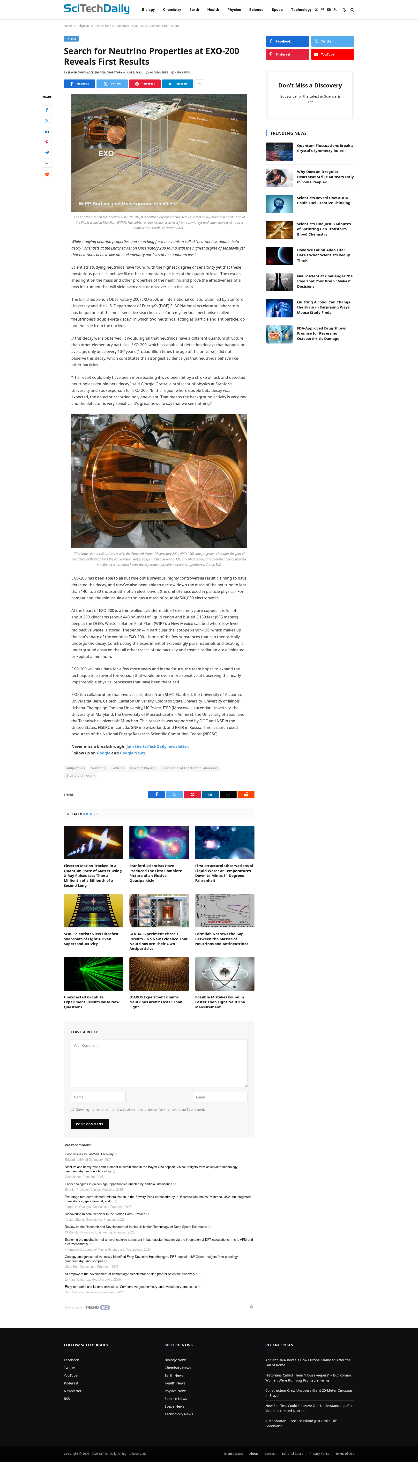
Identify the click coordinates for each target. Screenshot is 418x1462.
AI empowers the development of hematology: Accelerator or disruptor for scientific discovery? (131, 1274)
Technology (301, 9)
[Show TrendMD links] (252, 1307)
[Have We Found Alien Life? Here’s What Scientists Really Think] (279, 256)
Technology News (179, 1414)
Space (277, 9)
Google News (132, 753)
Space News (174, 1406)
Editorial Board (292, 1453)
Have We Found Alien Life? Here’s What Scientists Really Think (323, 255)
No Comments (158, 72)
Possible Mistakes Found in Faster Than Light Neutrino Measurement (220, 1002)
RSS (67, 1398)
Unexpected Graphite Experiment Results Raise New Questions (91, 1002)
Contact (270, 1453)
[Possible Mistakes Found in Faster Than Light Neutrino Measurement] (224, 974)
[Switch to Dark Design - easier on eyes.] (344, 10)
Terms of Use (345, 1453)
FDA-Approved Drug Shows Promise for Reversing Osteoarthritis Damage (321, 333)
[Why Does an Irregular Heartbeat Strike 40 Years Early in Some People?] (279, 178)
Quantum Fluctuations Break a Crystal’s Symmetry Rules (325, 148)
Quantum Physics (143, 768)
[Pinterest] (47, 142)
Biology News (176, 1360)
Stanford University (80, 775)
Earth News (174, 1375)
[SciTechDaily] (96, 10)
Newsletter (73, 1391)
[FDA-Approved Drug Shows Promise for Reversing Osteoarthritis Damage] (279, 334)
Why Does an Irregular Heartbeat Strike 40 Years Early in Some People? (325, 176)
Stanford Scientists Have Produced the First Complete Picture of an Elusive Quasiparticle (155, 873)
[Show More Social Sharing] (199, 83)
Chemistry (172, 9)
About (253, 1453)
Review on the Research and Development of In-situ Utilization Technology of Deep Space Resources (136, 1227)
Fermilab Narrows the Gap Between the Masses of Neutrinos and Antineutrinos (221, 938)
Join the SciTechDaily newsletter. (158, 746)
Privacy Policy (319, 1453)
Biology (148, 9)
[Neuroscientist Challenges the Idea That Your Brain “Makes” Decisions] (279, 282)
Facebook (71, 1360)
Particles (118, 768)
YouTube (71, 1375)
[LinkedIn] (47, 131)
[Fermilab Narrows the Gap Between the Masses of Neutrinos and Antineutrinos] (224, 910)
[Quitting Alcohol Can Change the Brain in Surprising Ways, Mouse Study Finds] (279, 308)
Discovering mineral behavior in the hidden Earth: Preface (105, 1214)
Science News (176, 1398)
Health (213, 9)
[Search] (352, 9)
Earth (194, 9)
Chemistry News (178, 1367)
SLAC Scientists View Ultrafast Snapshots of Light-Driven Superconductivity (91, 938)
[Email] (47, 163)
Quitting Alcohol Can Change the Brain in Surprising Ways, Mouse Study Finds (324, 307)
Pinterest (71, 1383)
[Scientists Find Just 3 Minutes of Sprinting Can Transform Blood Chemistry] (279, 230)
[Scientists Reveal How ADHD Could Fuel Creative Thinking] (279, 204)
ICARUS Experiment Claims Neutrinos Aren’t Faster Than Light (155, 1002)
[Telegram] (47, 152)
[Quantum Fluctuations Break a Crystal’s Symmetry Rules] (279, 152)
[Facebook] (47, 110)
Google (103, 753)
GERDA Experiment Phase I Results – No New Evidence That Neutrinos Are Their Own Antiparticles (158, 941)
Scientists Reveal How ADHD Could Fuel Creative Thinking (324, 200)
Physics (234, 9)
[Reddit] (47, 174)
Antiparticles (75, 768)
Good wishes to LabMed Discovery (89, 1154)
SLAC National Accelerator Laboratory (190, 768)
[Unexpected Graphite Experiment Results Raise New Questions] (93, 974)
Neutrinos (98, 768)
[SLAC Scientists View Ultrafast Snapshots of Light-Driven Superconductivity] (93, 910)
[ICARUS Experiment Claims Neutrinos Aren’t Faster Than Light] (159, 974)
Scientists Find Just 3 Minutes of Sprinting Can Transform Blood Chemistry (324, 228)
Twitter (69, 1367)
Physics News (176, 1391)
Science (256, 9)
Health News (175, 1383)
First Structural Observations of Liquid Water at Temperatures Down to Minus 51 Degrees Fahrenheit (224, 873)
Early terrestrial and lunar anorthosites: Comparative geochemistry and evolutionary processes (131, 1287)
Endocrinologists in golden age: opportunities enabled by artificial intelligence (118, 1184)
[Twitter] (47, 120)
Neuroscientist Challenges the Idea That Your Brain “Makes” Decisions (325, 281)
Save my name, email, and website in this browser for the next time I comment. (140, 1109)
